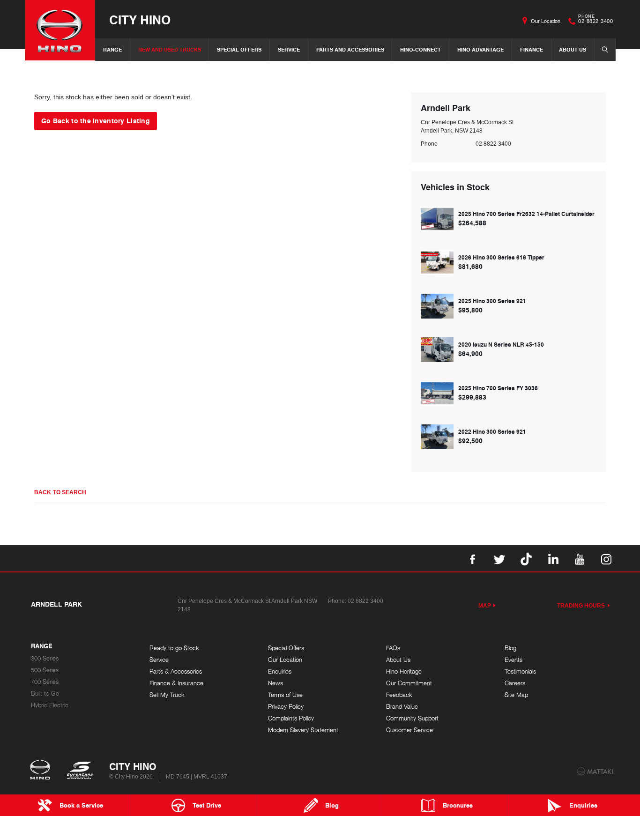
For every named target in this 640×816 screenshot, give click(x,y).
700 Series (45, 681)
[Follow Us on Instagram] (606, 558)
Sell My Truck (167, 694)
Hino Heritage (404, 671)
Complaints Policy (291, 718)
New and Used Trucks (169, 49)
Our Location (545, 21)
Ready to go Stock (174, 648)
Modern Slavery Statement (303, 730)
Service (289, 49)
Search (605, 49)
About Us (572, 49)
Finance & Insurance (176, 683)
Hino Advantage (480, 49)
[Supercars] (79, 771)
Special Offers (239, 49)
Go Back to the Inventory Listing (95, 120)
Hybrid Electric (49, 705)
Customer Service (409, 730)
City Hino (140, 19)
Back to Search (60, 492)
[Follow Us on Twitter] (499, 558)
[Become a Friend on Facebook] (473, 558)
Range (112, 49)
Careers (515, 683)
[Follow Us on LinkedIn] (553, 558)
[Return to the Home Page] (42, 771)
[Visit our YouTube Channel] (579, 558)
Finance (531, 49)
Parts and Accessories (350, 49)
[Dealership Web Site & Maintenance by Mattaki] (595, 771)
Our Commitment (409, 683)
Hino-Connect (420, 49)
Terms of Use (285, 694)
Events (513, 659)
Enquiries (279, 671)
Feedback (399, 694)
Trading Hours (581, 605)
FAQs (393, 648)
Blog (510, 648)
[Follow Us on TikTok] (526, 558)
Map (484, 605)
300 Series (45, 658)
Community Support (412, 718)
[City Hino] (60, 30)
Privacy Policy (286, 706)
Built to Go (45, 693)
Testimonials (520, 671)
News (275, 683)
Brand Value (402, 706)
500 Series (45, 670)
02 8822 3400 (595, 20)
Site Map (516, 694)
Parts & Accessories (175, 671)
